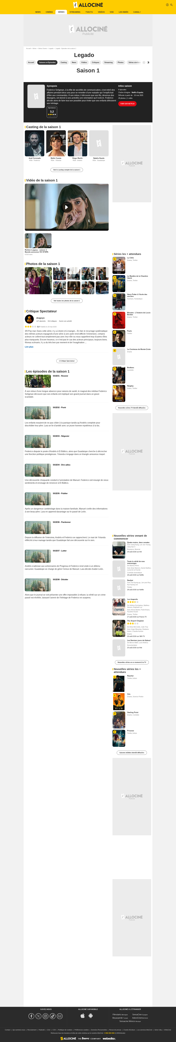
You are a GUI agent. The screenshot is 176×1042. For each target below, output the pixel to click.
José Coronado (35, 158)
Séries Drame (42, 48)
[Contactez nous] (60, 1016)
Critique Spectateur (41, 311)
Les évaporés (132, 599)
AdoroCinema (138, 1018)
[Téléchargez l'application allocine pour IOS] (84, 1015)
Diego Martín (77, 158)
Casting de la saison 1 (43, 127)
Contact (7, 1030)
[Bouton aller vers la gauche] (143, 62)
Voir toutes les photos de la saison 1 (67, 301)
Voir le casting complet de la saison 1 (66, 170)
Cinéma (49, 12)
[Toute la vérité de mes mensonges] (118, 568)
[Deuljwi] (118, 587)
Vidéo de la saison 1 (42, 180)
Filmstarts (117, 1014)
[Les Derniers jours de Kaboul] (118, 647)
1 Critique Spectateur (67, 361)
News (38, 12)
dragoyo (40, 318)
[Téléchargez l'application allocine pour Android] (92, 1015)
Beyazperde (117, 1018)
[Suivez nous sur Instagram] (46, 1016)
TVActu (89, 12)
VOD (112, 12)
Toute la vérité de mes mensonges (136, 562)
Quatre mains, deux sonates (138, 542)
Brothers (130, 368)
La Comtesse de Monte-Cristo (139, 349)
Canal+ (137, 12)
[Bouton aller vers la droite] (148, 62)
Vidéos (101, 12)
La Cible (130, 258)
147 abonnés (41, 321)
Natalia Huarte (98, 158)
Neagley (130, 386)
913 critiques (52, 321)
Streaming (75, 12)
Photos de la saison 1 (43, 264)
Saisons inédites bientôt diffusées (131, 753)
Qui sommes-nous (18, 1030)
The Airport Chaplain (135, 621)
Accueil (28, 48)
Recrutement (31, 1030)
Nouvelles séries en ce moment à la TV (132, 662)
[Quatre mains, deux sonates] (118, 549)
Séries (61, 12)
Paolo (129, 331)
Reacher (130, 676)
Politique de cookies (65, 1030)
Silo (128, 694)
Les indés (123, 12)
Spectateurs (52, 108)
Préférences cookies (81, 1030)
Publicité (42, 1030)
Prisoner (130, 731)
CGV (54, 1030)
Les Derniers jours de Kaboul (138, 640)
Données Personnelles (99, 1030)
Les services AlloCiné (144, 1030)
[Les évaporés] (118, 606)
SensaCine (137, 1014)
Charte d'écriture (129, 1030)
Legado (51, 48)
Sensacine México (127, 1021)
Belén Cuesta (56, 158)
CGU (48, 1030)
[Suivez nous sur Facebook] (31, 1016)
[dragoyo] (29, 319)
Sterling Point (132, 712)
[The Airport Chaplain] (118, 628)
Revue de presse (115, 1030)
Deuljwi (130, 580)
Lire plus (29, 347)
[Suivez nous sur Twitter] (39, 1016)
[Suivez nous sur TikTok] (53, 1016)
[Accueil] (88, 5)
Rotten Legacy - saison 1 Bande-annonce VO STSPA (36, 251)
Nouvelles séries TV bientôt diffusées (131, 408)
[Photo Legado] (38, 280)
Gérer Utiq (158, 1030)
